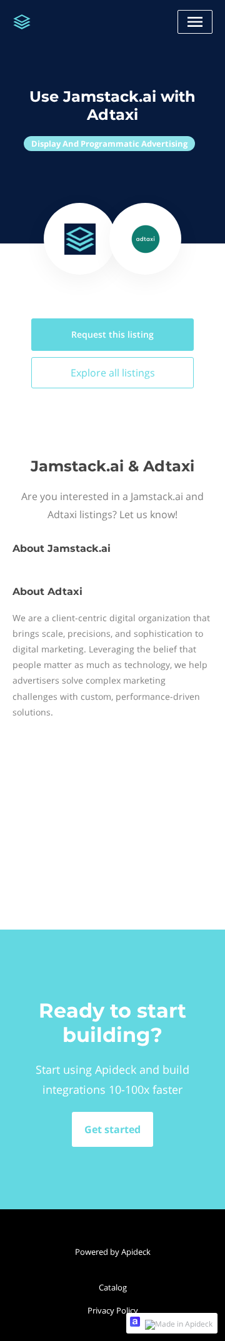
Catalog (113, 1287)
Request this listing (112, 334)
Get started (112, 1129)
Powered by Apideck (113, 1251)
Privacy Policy (113, 1310)
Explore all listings (113, 373)
